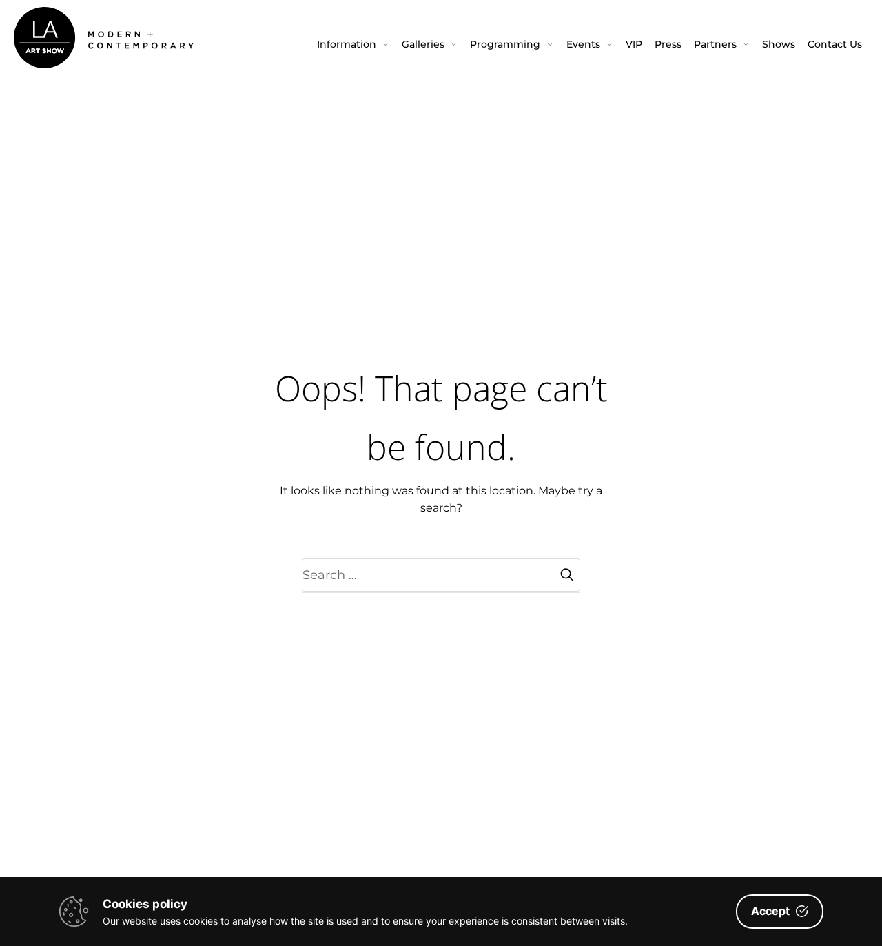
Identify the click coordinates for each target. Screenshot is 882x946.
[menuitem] (353, 44)
